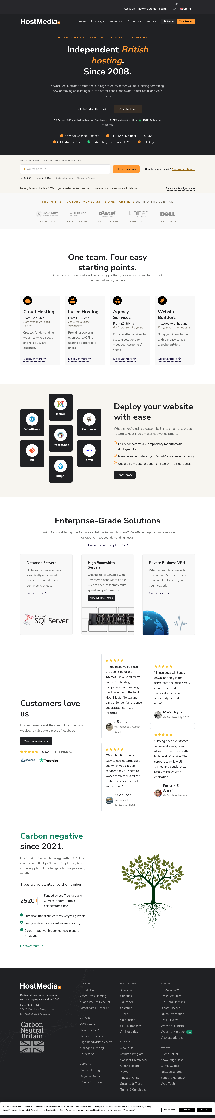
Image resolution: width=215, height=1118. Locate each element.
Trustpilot (124, 727)
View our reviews (34, 741)
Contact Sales (130, 109)
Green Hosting (130, 1066)
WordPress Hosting (93, 996)
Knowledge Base (172, 1060)
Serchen (100, 120)
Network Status (147, 9)
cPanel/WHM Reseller (95, 1002)
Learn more (124, 475)
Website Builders (167, 315)
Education (127, 1002)
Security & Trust (131, 1084)
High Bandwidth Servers (96, 1042)
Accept (204, 1110)
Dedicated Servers (92, 1036)
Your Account (186, 21)
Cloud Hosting (38, 312)
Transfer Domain (91, 1082)
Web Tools (168, 1084)
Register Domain (91, 1076)
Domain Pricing (90, 1070)
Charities (126, 996)
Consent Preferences (134, 1060)
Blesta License (170, 1008)
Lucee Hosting (83, 312)
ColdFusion (127, 1020)
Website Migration (176, 1032)
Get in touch (35, 593)
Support (152, 21)
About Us (129, 9)
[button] (186, 9)
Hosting (96, 21)
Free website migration (179, 188)
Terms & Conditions (133, 1090)
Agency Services (122, 315)
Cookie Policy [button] (65, 1110)
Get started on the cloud (91, 109)
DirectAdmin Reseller (94, 1008)
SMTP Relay (169, 1020)
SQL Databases (130, 1026)
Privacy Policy (129, 1078)
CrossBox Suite (171, 996)
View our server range (101, 598)
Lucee (124, 1014)
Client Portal (169, 1054)
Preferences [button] (129, 1110)
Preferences (169, 1110)
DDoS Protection (172, 1014)
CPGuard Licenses (173, 1002)
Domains (80, 21)
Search (163, 9)
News (124, 1072)
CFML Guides (170, 1066)
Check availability (126, 169)
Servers (114, 21)
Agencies (126, 990)
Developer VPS (90, 1030)
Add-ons (133, 21)
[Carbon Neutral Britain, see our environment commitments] (32, 1037)
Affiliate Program (131, 1054)
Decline (187, 1110)
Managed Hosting (92, 1048)
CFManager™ (170, 990)
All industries (129, 1032)
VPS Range (87, 1024)
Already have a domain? (170, 169)
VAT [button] (175, 9)
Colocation (87, 1054)
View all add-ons (172, 1038)
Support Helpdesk (173, 1078)
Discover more (32, 359)
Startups (126, 1008)
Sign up (170, 21)
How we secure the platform (106, 545)
